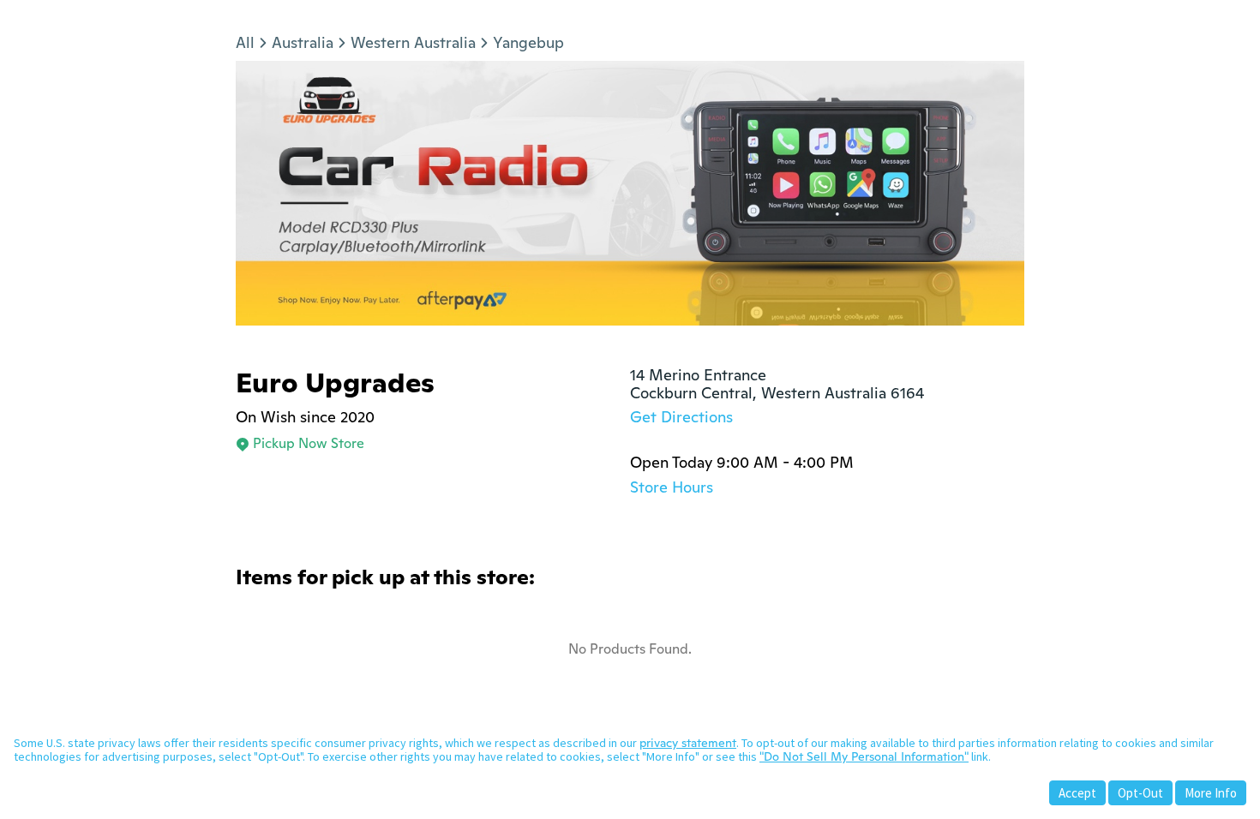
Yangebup (528, 42)
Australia (302, 42)
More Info (1211, 793)
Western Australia (413, 42)
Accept (1077, 793)
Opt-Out (1140, 793)
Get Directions (681, 417)
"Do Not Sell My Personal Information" (864, 756)
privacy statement (687, 742)
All (245, 42)
